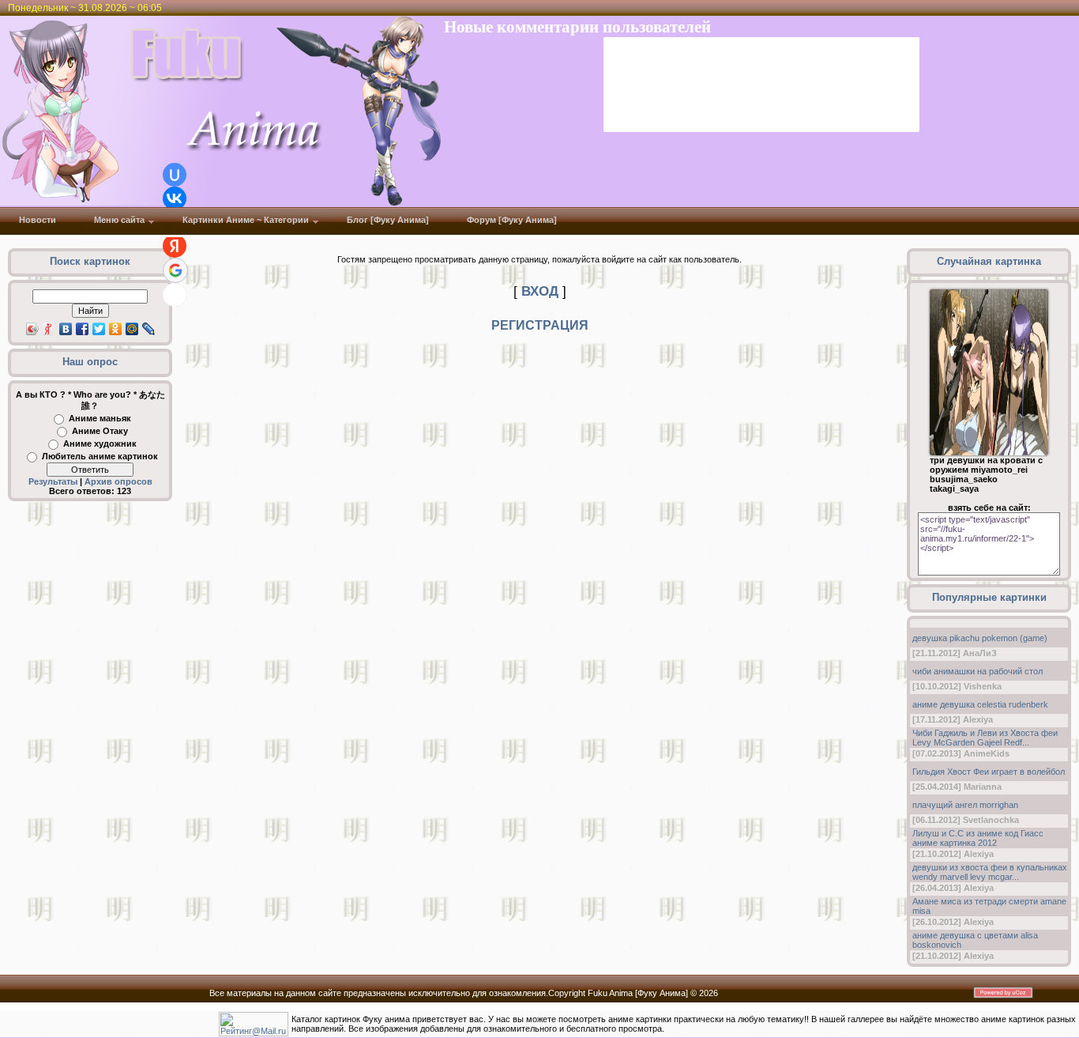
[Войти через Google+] (175, 270)
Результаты (52, 481)
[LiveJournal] (149, 329)
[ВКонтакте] (66, 329)
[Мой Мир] (132, 329)
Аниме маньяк (100, 418)
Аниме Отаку (100, 431)
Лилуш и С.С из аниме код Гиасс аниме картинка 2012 (977, 838)
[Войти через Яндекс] (174, 246)
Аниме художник (100, 443)
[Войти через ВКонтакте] (174, 198)
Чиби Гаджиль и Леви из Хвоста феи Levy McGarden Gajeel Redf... (985, 737)
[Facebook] (82, 329)
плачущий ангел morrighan (965, 805)
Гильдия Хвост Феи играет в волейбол (988, 771)
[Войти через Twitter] (174, 295)
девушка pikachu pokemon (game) (979, 638)
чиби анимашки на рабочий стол (977, 671)
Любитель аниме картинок (100, 456)
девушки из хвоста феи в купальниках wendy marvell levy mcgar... (989, 871)
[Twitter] (99, 329)
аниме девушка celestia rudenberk (980, 704)
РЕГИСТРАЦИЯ (539, 325)
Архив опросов (118, 481)
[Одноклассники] (115, 329)
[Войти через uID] (174, 175)
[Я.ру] (49, 329)
